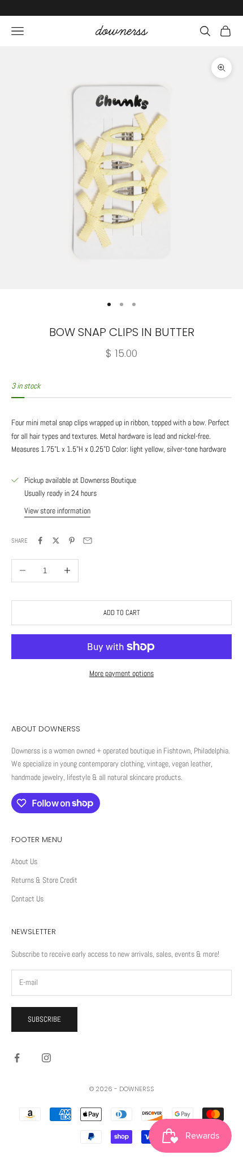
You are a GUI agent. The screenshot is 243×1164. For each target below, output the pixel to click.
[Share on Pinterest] (71, 540)
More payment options (121, 673)
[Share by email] (87, 540)
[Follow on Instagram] (46, 1057)
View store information (57, 510)
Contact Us (27, 898)
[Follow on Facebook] (17, 1057)
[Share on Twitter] (55, 540)
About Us (24, 861)
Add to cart (121, 612)
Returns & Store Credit (44, 880)
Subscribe (44, 1019)
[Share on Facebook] (40, 540)
